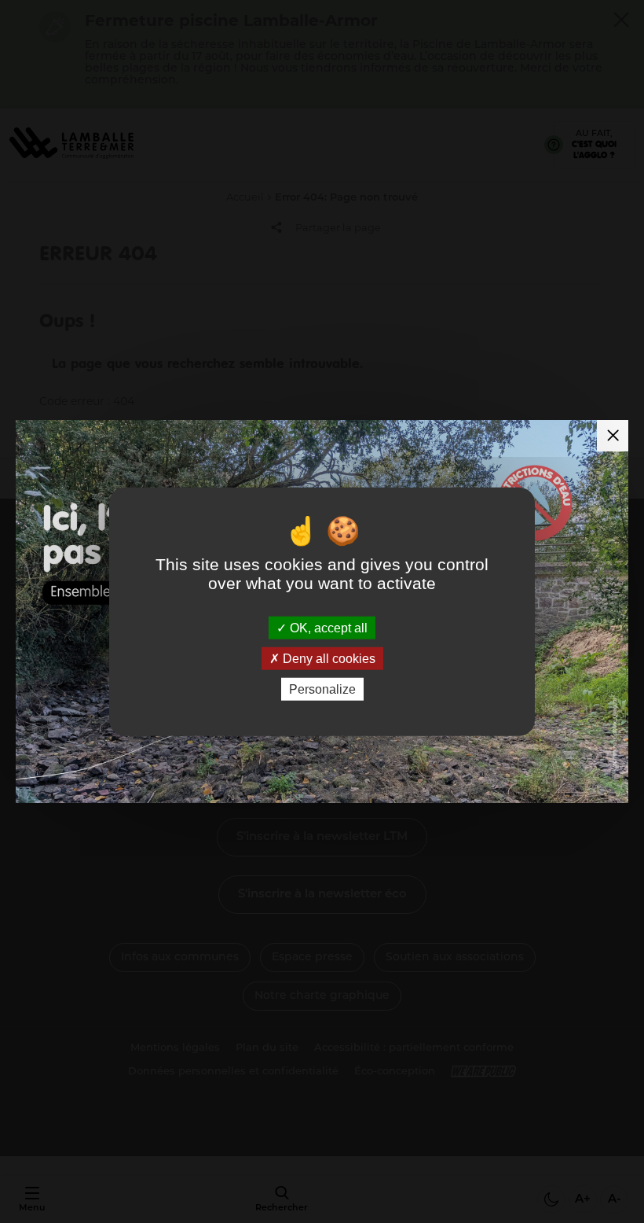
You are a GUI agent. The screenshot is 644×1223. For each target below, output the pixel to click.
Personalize (322, 689)
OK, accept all (327, 627)
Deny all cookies (327, 658)
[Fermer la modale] (612, 435)
